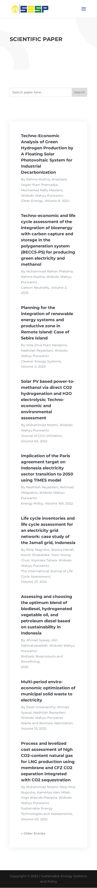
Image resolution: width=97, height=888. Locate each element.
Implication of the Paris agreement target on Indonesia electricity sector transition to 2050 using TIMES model (47, 468)
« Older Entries (33, 833)
